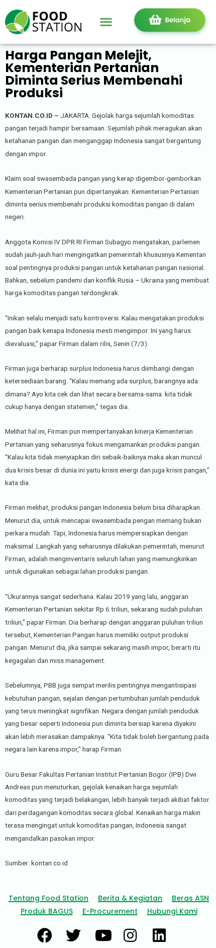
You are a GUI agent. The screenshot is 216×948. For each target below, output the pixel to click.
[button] (106, 22)
